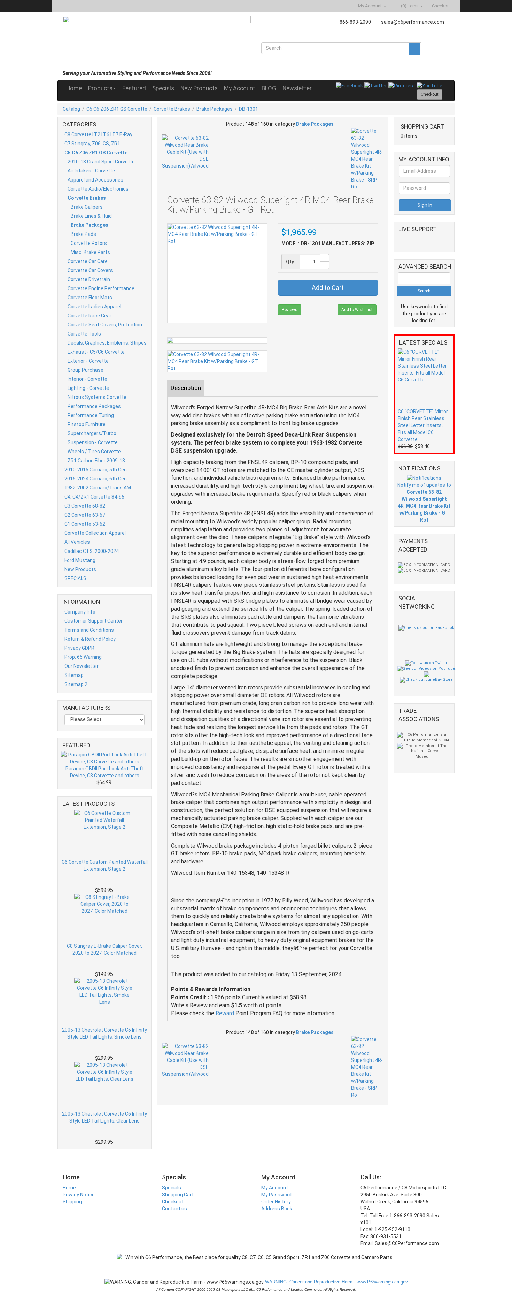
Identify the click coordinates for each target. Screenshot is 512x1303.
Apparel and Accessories (95, 180)
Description (186, 387)
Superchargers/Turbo (92, 433)
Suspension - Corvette (93, 442)
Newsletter (297, 88)
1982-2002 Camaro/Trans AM (97, 488)
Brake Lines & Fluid (91, 216)
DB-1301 (248, 109)
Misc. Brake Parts (90, 252)
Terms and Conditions (89, 630)
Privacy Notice (79, 1194)
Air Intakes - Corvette (91, 171)
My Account (239, 88)
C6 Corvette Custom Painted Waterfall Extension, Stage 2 (105, 865)
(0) (409, 5)
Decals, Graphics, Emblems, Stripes (107, 343)
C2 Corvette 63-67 (84, 515)
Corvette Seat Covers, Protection (105, 324)
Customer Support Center (93, 621)
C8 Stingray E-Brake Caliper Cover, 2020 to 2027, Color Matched (104, 949)
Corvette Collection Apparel (95, 533)
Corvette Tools (84, 334)
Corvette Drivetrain (89, 279)
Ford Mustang (79, 560)
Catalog (71, 109)
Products (100, 88)
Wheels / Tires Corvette (94, 451)
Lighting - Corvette (88, 388)
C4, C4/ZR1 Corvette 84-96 (94, 497)
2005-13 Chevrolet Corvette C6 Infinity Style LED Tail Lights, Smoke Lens (104, 1033)
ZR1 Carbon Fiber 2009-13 (96, 460)
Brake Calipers (87, 207)
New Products (199, 88)
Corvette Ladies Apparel (94, 306)
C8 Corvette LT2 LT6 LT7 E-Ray (98, 134)
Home (74, 88)
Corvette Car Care (88, 261)
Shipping (72, 1201)
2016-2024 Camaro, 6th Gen (95, 478)
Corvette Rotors (89, 243)
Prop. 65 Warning (83, 657)
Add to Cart (328, 287)
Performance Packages (94, 406)
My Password (276, 1194)
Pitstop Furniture (87, 424)
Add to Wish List (357, 309)
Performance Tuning (91, 415)
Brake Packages (214, 109)
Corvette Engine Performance (101, 288)
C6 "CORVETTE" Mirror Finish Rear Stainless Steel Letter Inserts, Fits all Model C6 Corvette (423, 425)
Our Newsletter (81, 666)
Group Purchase (85, 370)
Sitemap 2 (75, 684)
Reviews (289, 309)
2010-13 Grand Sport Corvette (101, 161)
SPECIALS (75, 578)
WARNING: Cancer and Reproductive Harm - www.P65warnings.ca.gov (336, 1282)
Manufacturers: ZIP (347, 243)
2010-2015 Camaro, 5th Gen (95, 469)
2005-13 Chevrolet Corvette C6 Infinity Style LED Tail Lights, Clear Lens (104, 1117)
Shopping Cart (178, 1194)
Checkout (173, 1201)
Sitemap (74, 675)
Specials (163, 88)
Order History (276, 1201)
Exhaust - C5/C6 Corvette (96, 352)
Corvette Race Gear (89, 315)
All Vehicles (77, 542)
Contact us (174, 1208)
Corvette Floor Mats (90, 297)
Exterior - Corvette (88, 361)
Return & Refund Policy (90, 639)
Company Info (79, 612)
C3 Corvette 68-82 (84, 506)
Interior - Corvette (87, 379)
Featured (134, 88)
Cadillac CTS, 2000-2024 (91, 551)
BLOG (269, 88)
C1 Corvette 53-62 (84, 524)
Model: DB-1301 (300, 243)
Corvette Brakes (172, 109)
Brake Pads (83, 234)
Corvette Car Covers (90, 270)
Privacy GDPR (79, 648)
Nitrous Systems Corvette (97, 397)
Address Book (276, 1208)
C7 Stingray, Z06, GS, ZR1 (92, 143)
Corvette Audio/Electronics (98, 189)
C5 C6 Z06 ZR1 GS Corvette (116, 109)
